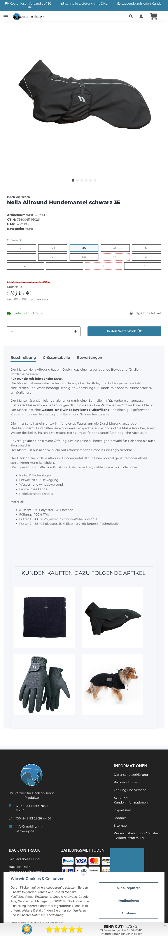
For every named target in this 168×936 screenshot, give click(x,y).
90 (144, 266)
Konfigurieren (128, 900)
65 (117, 257)
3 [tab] (81, 180)
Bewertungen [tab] (89, 358)
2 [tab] (77, 180)
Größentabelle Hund (24, 859)
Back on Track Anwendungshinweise (25, 869)
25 (23, 248)
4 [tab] (86, 180)
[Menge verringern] (12, 331)
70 (148, 257)
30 (54, 248)
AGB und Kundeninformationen (131, 800)
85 (105, 266)
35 (85, 248)
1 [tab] (73, 180)
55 (54, 257)
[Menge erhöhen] (75, 331)
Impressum (122, 810)
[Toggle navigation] (6, 13)
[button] (131, 16)
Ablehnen (128, 913)
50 (23, 257)
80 (66, 266)
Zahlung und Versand (130, 790)
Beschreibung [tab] (23, 358)
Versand (43, 299)
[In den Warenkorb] (10, 26)
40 (117, 248)
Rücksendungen (126, 782)
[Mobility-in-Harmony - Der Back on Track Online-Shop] (29, 16)
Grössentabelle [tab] (56, 358)
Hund (29, 229)
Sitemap (120, 826)
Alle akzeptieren (129, 888)
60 (86, 257)
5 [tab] (90, 180)
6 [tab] (95, 180)
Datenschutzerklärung (131, 775)
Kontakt (120, 818)
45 (148, 248)
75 (27, 266)
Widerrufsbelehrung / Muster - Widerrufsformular (136, 835)
